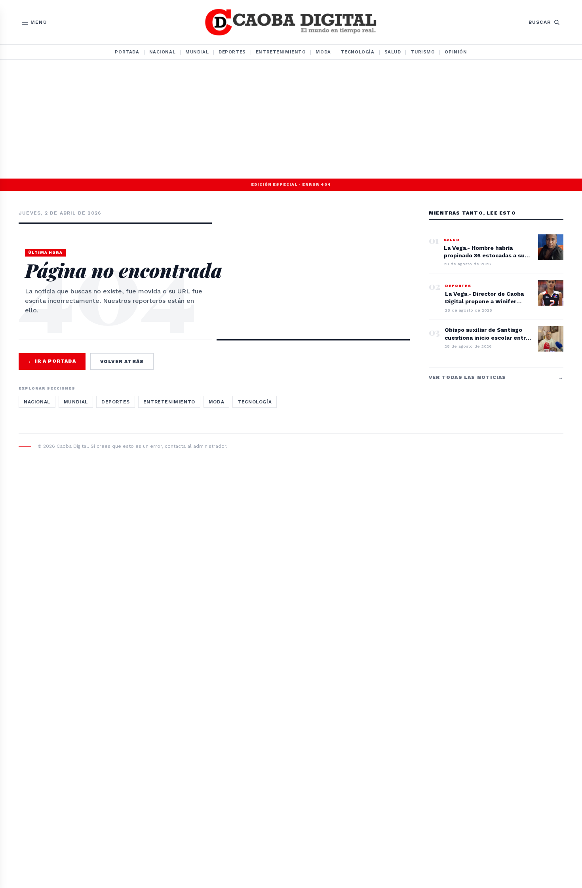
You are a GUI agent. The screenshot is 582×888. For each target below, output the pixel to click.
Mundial (197, 52)
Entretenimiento (281, 52)
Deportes (232, 52)
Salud (392, 52)
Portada (127, 52)
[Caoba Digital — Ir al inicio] (291, 22)
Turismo (423, 52)
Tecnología (358, 52)
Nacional (162, 52)
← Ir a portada (52, 361)
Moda (323, 52)
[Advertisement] (291, 119)
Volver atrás (122, 361)
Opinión (456, 52)
